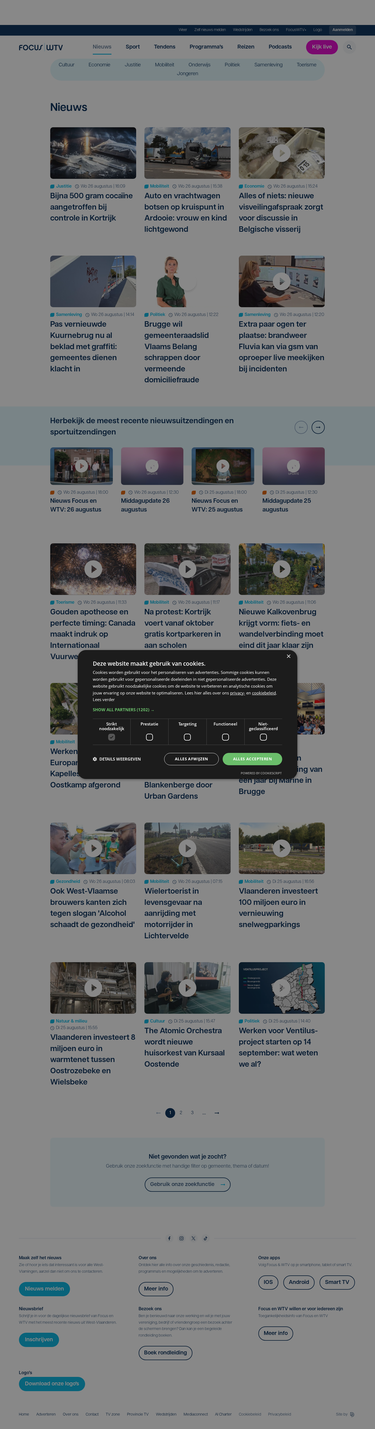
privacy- (237, 693)
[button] (187, 709)
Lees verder (104, 699)
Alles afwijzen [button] (191, 758)
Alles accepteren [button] (252, 758)
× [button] (288, 656)
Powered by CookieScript (261, 773)
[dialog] (187, 714)
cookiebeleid (264, 693)
